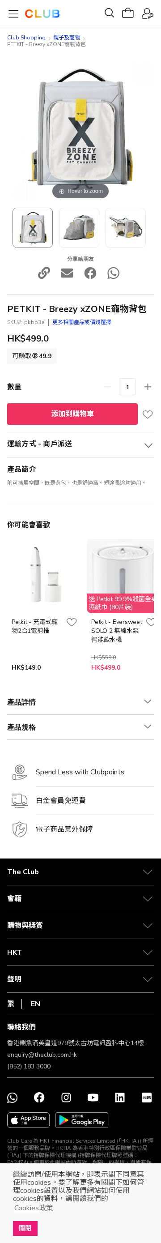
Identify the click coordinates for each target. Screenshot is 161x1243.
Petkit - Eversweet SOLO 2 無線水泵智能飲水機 (116, 631)
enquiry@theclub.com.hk (42, 1055)
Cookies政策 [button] (33, 1208)
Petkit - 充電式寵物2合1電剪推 (35, 626)
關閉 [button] (25, 1228)
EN (35, 1004)
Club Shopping (26, 37)
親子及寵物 (66, 37)
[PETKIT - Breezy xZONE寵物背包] (79, 228)
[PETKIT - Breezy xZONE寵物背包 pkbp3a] (33, 228)
